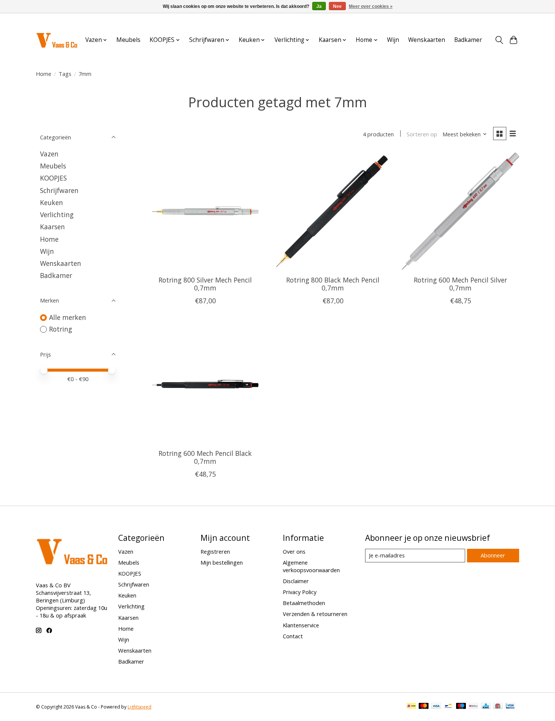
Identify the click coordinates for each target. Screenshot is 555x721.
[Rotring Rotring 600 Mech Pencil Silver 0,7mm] (460, 211)
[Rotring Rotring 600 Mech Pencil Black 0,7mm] (205, 384)
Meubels (128, 40)
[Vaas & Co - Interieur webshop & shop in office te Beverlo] (56, 39)
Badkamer (468, 40)
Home (43, 73)
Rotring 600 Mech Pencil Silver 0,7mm (460, 283)
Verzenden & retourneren (315, 614)
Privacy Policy (299, 592)
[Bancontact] (448, 706)
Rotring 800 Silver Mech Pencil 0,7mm (205, 283)
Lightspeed (139, 707)
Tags (65, 73)
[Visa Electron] (510, 706)
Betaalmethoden (304, 603)
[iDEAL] (411, 706)
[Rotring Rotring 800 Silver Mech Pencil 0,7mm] (205, 211)
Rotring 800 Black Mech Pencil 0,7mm (332, 283)
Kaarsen (52, 226)
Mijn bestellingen (221, 562)
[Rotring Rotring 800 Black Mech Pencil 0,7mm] (332, 211)
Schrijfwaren (59, 190)
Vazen (49, 153)
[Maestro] (461, 706)
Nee (337, 6)
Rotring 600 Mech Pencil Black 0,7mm (205, 457)
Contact (293, 636)
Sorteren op (422, 134)
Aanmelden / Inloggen (493, 20)
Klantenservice (301, 625)
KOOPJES (53, 177)
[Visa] (436, 706)
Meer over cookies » (371, 6)
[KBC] (485, 706)
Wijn (393, 40)
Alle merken (67, 317)
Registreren (215, 551)
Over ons (294, 551)
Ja (319, 6)
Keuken (51, 202)
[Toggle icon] (498, 40)
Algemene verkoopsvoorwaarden (311, 566)
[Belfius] (473, 706)
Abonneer (493, 555)
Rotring (60, 328)
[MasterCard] (424, 706)
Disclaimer (296, 581)
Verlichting (57, 214)
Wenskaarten (426, 40)
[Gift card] (498, 706)
